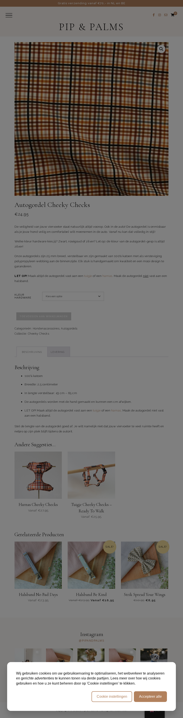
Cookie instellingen (112, 696)
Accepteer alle (150, 696)
